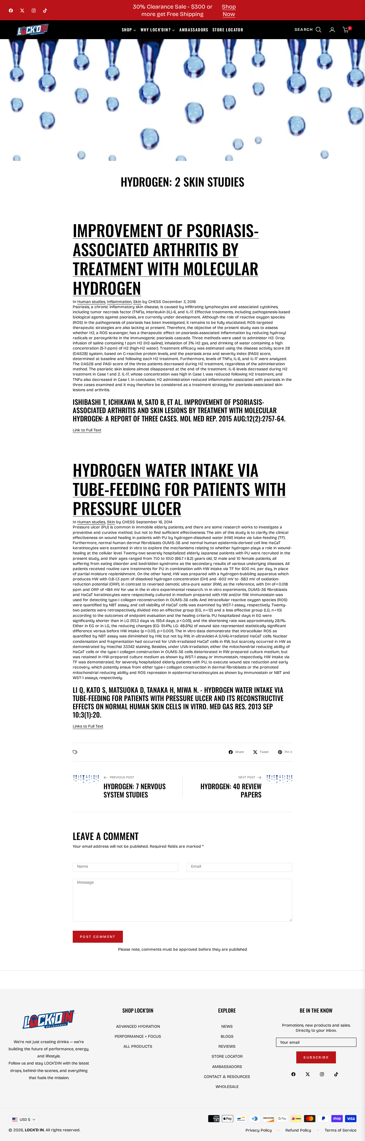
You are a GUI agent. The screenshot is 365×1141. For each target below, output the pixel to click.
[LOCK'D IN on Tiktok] (337, 1073)
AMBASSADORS (227, 1066)
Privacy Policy (259, 1130)
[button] (308, 29)
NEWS (227, 1026)
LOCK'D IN (34, 1130)
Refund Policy (298, 1130)
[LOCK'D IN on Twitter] (309, 1073)
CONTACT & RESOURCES (227, 1076)
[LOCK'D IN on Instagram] (323, 1073)
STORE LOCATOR (227, 1056)
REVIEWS (227, 1046)
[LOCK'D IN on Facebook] (295, 1073)
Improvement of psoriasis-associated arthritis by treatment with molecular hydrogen (166, 258)
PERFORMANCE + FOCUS (138, 1036)
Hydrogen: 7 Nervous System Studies (135, 790)
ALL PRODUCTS (137, 1046)
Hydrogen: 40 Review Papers (230, 790)
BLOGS (227, 1036)
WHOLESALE (227, 1086)
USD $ (25, 1119)
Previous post (122, 777)
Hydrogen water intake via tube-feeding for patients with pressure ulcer (179, 489)
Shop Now (229, 10)
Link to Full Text (87, 430)
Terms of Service (340, 1130)
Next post (246, 777)
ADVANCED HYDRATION (138, 1026)
